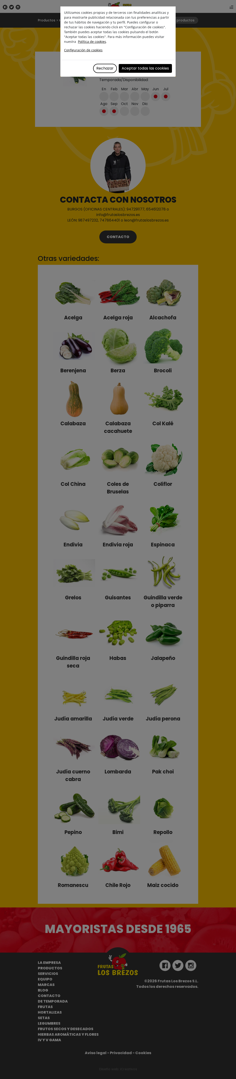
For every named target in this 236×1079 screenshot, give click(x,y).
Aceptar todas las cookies (145, 68)
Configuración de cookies (83, 50)
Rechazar (105, 68)
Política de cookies (92, 41)
